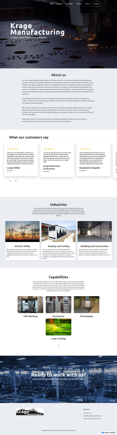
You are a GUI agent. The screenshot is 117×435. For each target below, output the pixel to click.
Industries (60, 3)
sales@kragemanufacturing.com (92, 416)
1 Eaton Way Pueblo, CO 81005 (92, 418)
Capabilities (69, 3)
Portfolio (79, 3)
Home (51, 3)
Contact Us (96, 4)
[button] (9, 181)
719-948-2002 (87, 413)
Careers (87, 3)
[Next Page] (58, 345)
